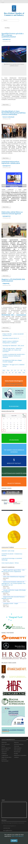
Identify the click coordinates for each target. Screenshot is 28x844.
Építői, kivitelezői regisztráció (5, 750)
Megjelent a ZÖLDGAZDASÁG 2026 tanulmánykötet (13, 280)
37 (12, 372)
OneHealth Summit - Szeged (10, 603)
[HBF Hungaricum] (14, 688)
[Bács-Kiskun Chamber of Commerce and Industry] (14, 7)
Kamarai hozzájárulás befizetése (14, 383)
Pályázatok (16, 742)
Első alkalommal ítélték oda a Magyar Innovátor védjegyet (12, 361)
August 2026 (14, 415)
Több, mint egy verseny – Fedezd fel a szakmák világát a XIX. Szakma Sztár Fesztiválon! (12, 350)
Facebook (3, 23)
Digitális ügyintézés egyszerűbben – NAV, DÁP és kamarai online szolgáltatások (13, 570)
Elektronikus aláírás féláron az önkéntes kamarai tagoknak (12, 213)
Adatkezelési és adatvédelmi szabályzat (20, 756)
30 (15, 370)
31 (18, 370)
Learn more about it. (18, 836)
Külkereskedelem (17, 748)
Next (19, 372)
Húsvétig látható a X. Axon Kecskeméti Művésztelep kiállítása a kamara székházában (14, 112)
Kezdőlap (16, 753)
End (24, 372)
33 (24, 370)
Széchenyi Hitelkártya (18, 744)
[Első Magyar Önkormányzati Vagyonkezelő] (14, 677)
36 (9, 372)
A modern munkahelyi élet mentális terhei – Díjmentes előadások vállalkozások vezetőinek (14, 356)
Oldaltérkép (4, 742)
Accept (14, 841)
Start (4, 370)
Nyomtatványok (5, 761)
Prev (8, 370)
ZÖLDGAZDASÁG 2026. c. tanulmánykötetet (14, 315)
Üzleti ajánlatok (17, 749)
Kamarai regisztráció (6, 748)
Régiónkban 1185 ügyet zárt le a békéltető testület (13, 365)
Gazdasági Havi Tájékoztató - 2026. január (13, 345)
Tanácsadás (16, 746)
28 (17, 428)
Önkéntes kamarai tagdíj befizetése (14, 385)
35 (6, 372)
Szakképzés (4, 753)
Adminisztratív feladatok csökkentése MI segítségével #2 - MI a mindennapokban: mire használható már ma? (13, 583)
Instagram (9, 23)
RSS (12, 23)
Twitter (6, 23)
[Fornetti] (14, 638)
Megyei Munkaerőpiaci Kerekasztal (6, 758)
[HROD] (14, 656)
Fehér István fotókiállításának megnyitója (13, 576)
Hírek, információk (5, 744)
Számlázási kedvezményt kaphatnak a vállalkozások (11, 162)
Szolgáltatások (5, 755)
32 (21, 370)
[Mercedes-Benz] (14, 646)
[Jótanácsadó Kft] (14, 669)
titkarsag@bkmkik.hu (7, 830)
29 (11, 370)
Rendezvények (17, 751)
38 (15, 372)
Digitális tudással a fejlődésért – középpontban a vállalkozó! (11, 341)
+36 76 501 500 (6, 828)
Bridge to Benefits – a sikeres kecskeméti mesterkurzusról (13, 334)
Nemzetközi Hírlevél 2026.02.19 (11, 338)
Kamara (3, 746)
